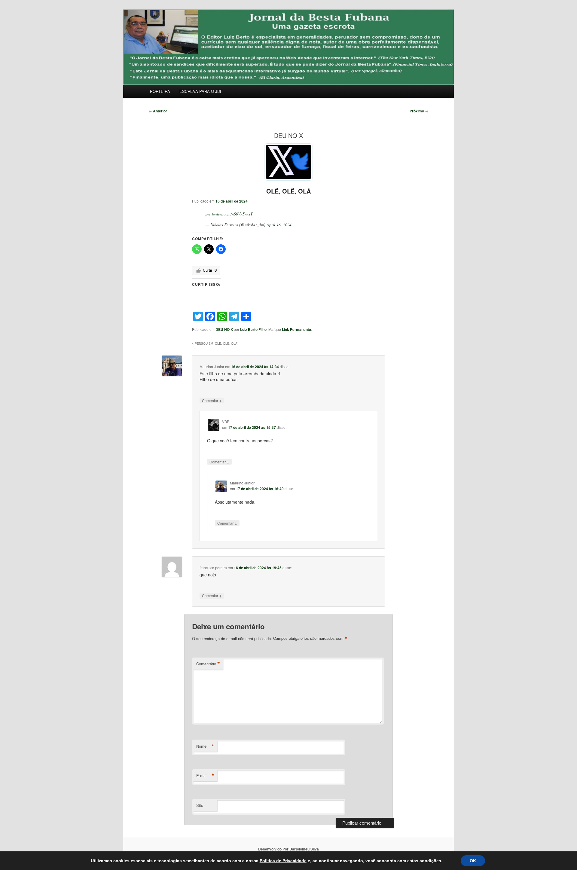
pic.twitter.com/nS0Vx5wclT (229, 214)
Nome (205, 746)
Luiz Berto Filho (253, 329)
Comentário (208, 664)
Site (199, 805)
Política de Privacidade (283, 860)
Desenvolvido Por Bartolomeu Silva (288, 849)
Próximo (419, 111)
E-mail (205, 775)
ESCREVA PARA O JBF (200, 91)
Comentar (212, 400)
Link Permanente (296, 329)
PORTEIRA (160, 91)
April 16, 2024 (279, 224)
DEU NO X (224, 329)
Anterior (157, 111)
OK (473, 860)
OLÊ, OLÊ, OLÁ (288, 191)
